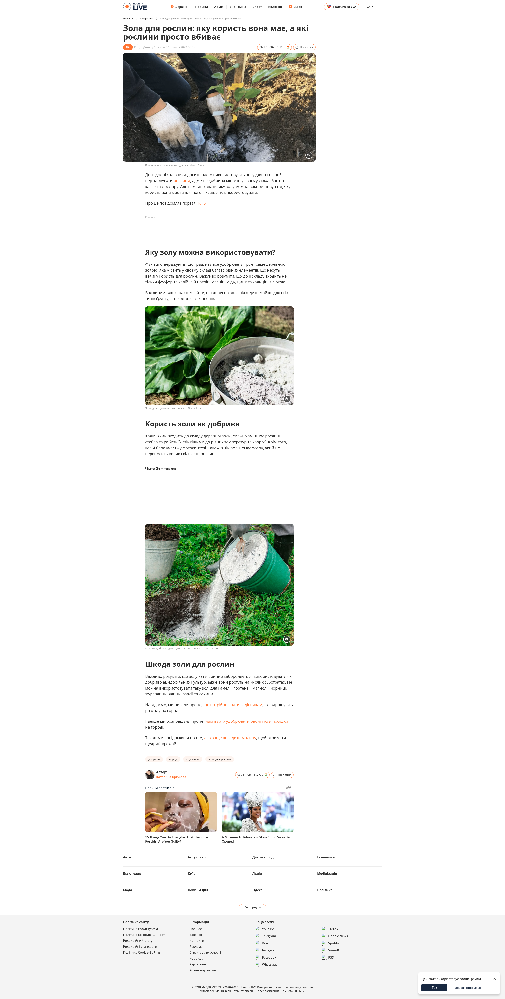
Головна (128, 18)
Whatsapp (269, 964)
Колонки (275, 7)
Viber (266, 943)
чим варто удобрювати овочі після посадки (246, 721)
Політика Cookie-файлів (141, 952)
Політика (325, 890)
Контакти (196, 940)
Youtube (268, 929)
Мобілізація (327, 873)
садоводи (192, 759)
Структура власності (205, 952)
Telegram (269, 936)
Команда (196, 958)
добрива (154, 759)
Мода (127, 890)
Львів (257, 873)
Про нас (195, 929)
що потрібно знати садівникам (232, 704)
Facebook (269, 957)
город (173, 759)
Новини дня (198, 890)
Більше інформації (467, 988)
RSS (331, 957)
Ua (368, 6)
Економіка (238, 7)
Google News (338, 936)
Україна (181, 7)
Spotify (333, 943)
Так (434, 987)
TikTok (333, 929)
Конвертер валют (202, 970)
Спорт (257, 7)
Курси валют (199, 964)
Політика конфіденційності (144, 935)
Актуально (197, 857)
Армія (219, 7)
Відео (298, 7)
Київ (191, 873)
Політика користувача (140, 929)
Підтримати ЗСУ (344, 6)
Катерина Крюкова (171, 777)
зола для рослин (220, 759)
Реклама (196, 946)
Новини (201, 7)
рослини (182, 180)
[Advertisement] (217, 229)
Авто (127, 857)
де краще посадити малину (230, 737)
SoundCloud (337, 950)
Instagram (269, 950)
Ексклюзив (132, 873)
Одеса (257, 890)
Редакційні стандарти (140, 946)
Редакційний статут (138, 940)
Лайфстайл (146, 18)
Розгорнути (252, 907)
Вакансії (195, 935)
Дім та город (263, 857)
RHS (202, 203)
